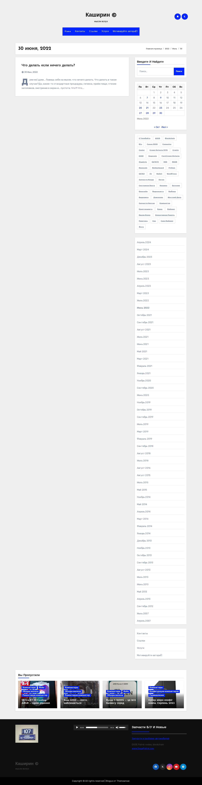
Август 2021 (143, 329)
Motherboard (158, 168)
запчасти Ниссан (147, 203)
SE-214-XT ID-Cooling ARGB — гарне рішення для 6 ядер (36, 703)
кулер (159, 209)
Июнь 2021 (143, 344)
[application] (101, 727)
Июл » (164, 127)
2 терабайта (144, 138)
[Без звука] (117, 727)
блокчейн (143, 191)
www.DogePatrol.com (143, 748)
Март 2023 (143, 293)
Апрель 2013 (143, 599)
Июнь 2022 (143, 308)
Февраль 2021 (144, 366)
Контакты (80, 31)
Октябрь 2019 (144, 409)
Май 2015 (142, 489)
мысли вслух (144, 215)
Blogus (109, 781)
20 (140, 108)
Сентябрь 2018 (145, 446)
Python (172, 168)
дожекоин (158, 197)
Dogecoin (152, 156)
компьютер (165, 203)
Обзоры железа (30, 691)
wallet (159, 174)
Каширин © (101, 15)
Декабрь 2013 (144, 540)
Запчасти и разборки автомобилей (150, 738)
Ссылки (93, 31)
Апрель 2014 (143, 511)
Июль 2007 (143, 613)
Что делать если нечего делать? (48, 65)
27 (140, 113)
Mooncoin (143, 168)
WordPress (172, 174)
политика (143, 221)
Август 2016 (143, 468)
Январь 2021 (143, 373)
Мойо (41, 687)
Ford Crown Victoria (170, 156)
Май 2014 (142, 504)
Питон (161, 180)
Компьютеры (29, 687)
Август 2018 (143, 453)
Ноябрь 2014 (143, 497)
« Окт (157, 127)
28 (147, 113)
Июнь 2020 (143, 395)
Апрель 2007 (144, 621)
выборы (172, 191)
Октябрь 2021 (144, 315)
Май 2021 (142, 351)
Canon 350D (152, 144)
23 (160, 108)
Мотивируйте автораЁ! (125, 31)
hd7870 (155, 162)
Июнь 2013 (142, 584)
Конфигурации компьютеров (164, 691)
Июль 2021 (142, 337)
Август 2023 (144, 264)
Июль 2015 (142, 482)
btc (140, 144)
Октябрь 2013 (144, 555)
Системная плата (147, 185)
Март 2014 (142, 519)
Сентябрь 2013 (145, 562)
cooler (142, 150)
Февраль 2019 (144, 439)
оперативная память (165, 215)
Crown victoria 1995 (159, 150)
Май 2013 (142, 591)
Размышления (157, 695)
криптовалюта (145, 209)
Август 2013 (143, 570)
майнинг (171, 209)
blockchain (170, 138)
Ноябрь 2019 (143, 402)
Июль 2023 (143, 271)
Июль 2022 (143, 300)
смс (154, 221)
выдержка (144, 197)
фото (141, 227)
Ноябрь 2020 (144, 380)
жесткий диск (174, 197)
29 (154, 113)
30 (160, 113)
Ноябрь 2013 (143, 548)
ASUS (157, 138)
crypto (175, 150)
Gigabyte (143, 162)
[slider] (97, 727)
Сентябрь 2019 (145, 417)
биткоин (176, 185)
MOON (174, 162)
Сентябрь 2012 (145, 606)
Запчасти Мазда (146, 180)
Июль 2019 (142, 424)
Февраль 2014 (144, 526)
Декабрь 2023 (144, 257)
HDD (165, 162)
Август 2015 (143, 475)
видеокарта (158, 191)
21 (147, 108)
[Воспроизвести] (77, 727)
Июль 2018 (142, 460)
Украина (163, 185)
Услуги (105, 31)
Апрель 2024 (144, 242)
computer (166, 144)
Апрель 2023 (144, 286)
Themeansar (123, 781)
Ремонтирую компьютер (35, 695)
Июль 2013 (142, 577)
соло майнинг (167, 221)
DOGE (141, 156)
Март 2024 (143, 249)
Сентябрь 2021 (145, 322)
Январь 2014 (143, 533)
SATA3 (142, 174)
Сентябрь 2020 (145, 388)
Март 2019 (142, 431)
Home (68, 31)
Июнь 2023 (143, 278)
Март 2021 (142, 358)
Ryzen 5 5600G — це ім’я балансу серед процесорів (121, 703)
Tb (150, 174)
